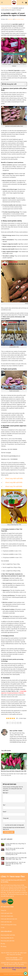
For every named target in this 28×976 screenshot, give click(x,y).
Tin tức (9, 8)
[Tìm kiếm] (22, 2)
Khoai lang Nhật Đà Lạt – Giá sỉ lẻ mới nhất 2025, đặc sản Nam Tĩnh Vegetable (15, 864)
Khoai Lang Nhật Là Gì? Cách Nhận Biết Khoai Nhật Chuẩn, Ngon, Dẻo (16, 858)
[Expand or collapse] (25, 84)
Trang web (5, 818)
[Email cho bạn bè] (15, 723)
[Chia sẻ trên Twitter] (12, 723)
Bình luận (5, 792)
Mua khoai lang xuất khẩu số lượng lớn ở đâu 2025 (13, 771)
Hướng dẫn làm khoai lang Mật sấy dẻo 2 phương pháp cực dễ (15, 853)
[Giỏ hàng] (26, 2)
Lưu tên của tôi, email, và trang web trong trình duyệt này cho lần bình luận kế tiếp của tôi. (13, 827)
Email (5, 811)
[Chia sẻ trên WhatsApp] (7, 723)
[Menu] (2, 2)
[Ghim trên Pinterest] (18, 723)
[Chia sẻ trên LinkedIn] (20, 723)
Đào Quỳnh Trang (19, 19)
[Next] (26, 765)
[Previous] (1, 765)
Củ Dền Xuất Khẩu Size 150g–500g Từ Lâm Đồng (15, 844)
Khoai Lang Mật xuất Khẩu (13, 482)
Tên (4, 805)
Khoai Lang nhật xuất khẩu (14, 478)
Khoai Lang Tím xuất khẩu (13, 486)
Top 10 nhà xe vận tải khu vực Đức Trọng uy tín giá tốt (14, 849)
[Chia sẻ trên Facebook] (10, 723)
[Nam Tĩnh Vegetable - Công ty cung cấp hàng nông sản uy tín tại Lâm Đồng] (14, 2)
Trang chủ (3, 8)
